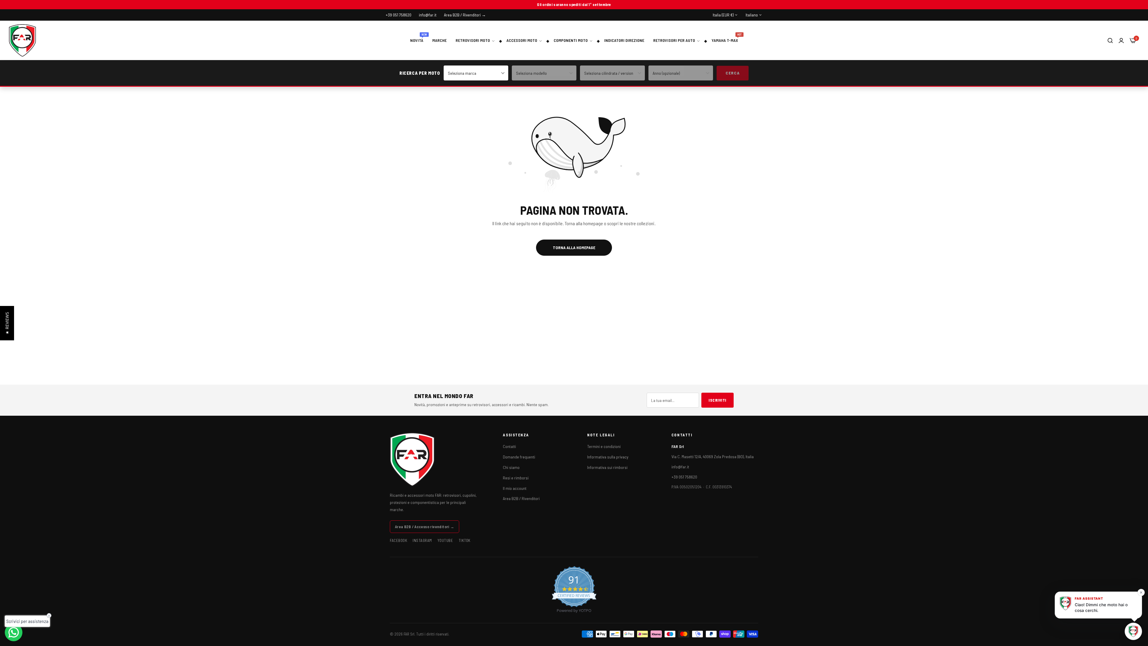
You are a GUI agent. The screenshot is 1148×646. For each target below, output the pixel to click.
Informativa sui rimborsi (607, 467)
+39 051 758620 (684, 476)
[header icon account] (1121, 40)
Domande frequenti (519, 456)
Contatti (509, 446)
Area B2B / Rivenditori (521, 498)
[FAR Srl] (22, 40)
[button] (7, 323)
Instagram (422, 540)
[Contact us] (13, 632)
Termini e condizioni (604, 446)
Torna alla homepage (574, 247)
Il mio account (514, 488)
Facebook (398, 540)
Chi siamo (511, 467)
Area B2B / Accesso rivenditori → (424, 526)
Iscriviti (717, 400)
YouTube (445, 540)
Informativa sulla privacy (607, 456)
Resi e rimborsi (516, 477)
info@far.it (680, 466)
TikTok (465, 540)
